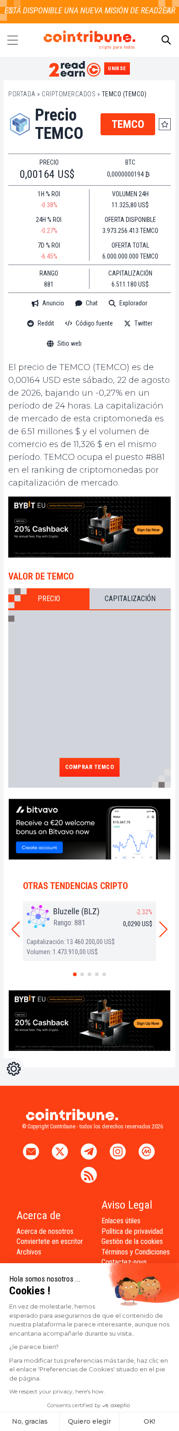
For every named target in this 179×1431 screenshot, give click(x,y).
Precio (49, 598)
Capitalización (130, 598)
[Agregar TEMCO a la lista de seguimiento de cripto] (165, 124)
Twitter (143, 323)
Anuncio (53, 303)
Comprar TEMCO (89, 766)
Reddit (46, 323)
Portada (22, 94)
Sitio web (69, 343)
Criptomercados (68, 94)
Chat (92, 303)
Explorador (133, 303)
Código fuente (94, 323)
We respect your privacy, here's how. (57, 1391)
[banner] (89, 527)
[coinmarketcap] (112, 343)
